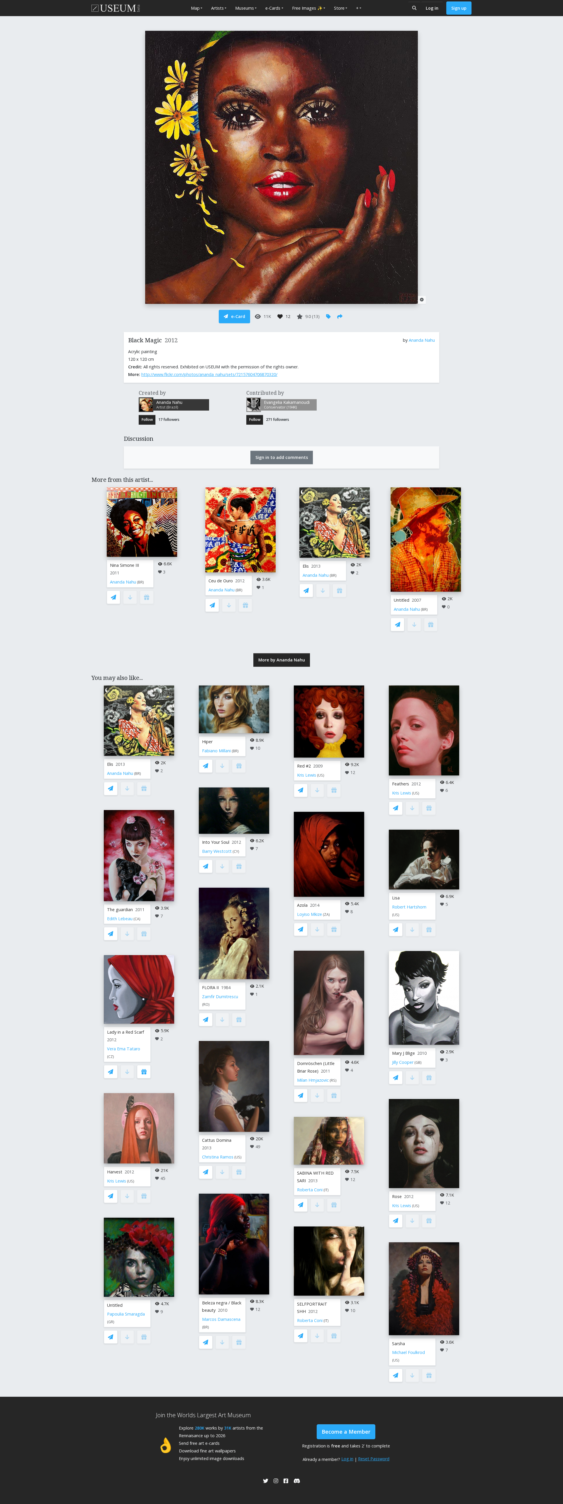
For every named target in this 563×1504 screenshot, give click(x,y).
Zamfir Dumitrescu (220, 996)
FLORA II (210, 987)
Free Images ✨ (307, 8)
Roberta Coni (310, 1189)
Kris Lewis (116, 1181)
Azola (302, 905)
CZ (110, 1056)
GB (418, 1062)
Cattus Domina (216, 1140)
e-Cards (272, 8)
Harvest (114, 1172)
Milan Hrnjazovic (313, 1080)
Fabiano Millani (216, 750)
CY (236, 851)
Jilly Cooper (402, 1062)
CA (137, 918)
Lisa (396, 898)
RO (205, 1004)
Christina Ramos (217, 1157)
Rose (397, 1196)
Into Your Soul (215, 842)
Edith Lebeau (120, 918)
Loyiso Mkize (309, 914)
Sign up (459, 8)
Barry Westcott (217, 851)
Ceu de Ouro (220, 580)
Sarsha (398, 1343)
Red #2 (304, 766)
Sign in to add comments (281, 457)
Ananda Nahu (422, 340)
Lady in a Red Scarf (125, 1032)
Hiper (207, 741)
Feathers (400, 784)
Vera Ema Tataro (123, 1049)
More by (281, 660)
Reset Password (373, 1459)
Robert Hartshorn (409, 907)
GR (110, 1321)
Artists (217, 8)
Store (339, 8)
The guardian (120, 909)
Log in (432, 8)
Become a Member (346, 1431)
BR (140, 582)
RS (333, 1080)
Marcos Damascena (221, 1319)
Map (195, 8)
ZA (326, 914)
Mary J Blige (403, 1053)
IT (326, 1189)
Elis (306, 566)
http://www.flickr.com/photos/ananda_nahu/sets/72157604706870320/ (209, 374)
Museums (244, 8)
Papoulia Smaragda (126, 1314)
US (130, 1181)
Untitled (401, 600)
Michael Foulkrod (408, 1352)
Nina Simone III (124, 565)
